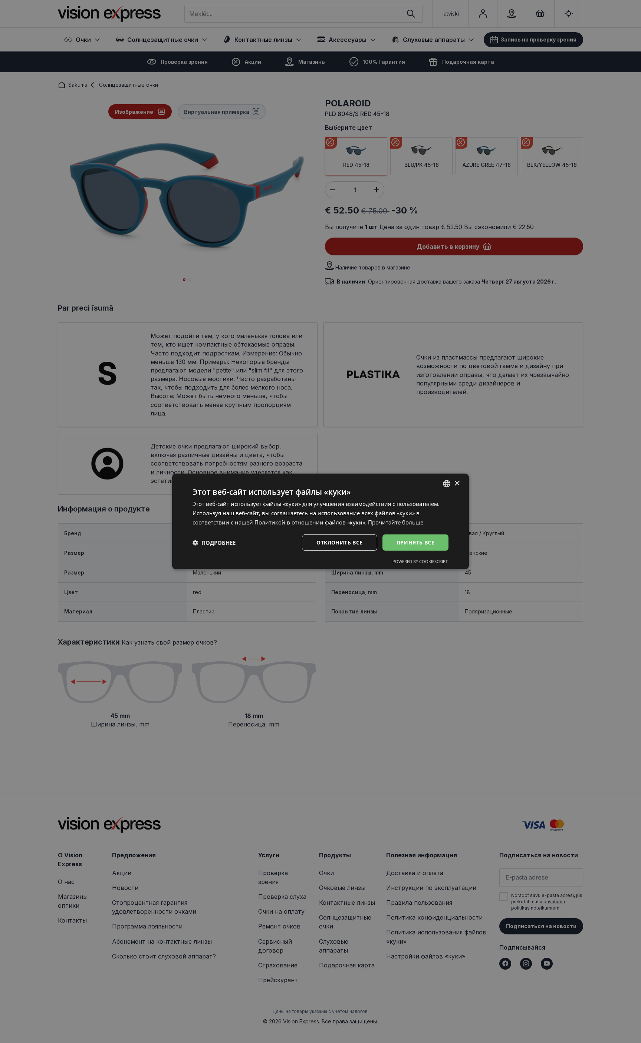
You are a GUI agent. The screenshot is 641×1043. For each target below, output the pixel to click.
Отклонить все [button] (339, 542)
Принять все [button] (415, 542)
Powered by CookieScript (420, 561)
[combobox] (446, 483)
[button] (214, 543)
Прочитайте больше (395, 522)
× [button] (457, 483)
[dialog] (320, 521)
